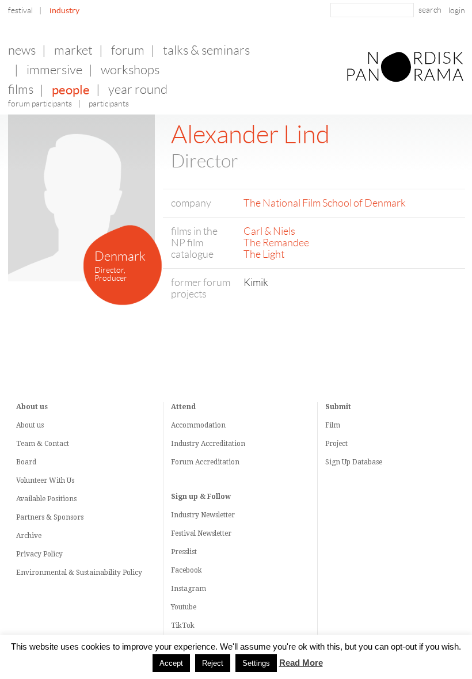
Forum (127, 50)
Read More (301, 662)
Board (26, 462)
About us (30, 425)
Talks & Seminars (206, 50)
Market (73, 50)
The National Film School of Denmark (324, 203)
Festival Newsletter (201, 533)
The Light (263, 254)
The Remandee (276, 243)
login (456, 10)
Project (336, 444)
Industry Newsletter (203, 515)
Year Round (138, 89)
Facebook (186, 570)
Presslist (184, 552)
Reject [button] (212, 663)
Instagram (188, 589)
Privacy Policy (39, 554)
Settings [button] (256, 663)
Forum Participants (40, 103)
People (71, 90)
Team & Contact (42, 444)
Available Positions (46, 499)
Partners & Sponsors (49, 517)
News (22, 50)
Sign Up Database (353, 462)
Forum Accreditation (205, 462)
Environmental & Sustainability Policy (79, 573)
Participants (109, 103)
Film (332, 425)
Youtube (183, 607)
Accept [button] (171, 663)
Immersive (54, 70)
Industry (64, 10)
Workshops (130, 70)
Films (20, 89)
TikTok (183, 625)
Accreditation (223, 444)
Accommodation (198, 425)
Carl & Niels (269, 231)
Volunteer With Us (45, 480)
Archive (28, 536)
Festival (20, 10)
